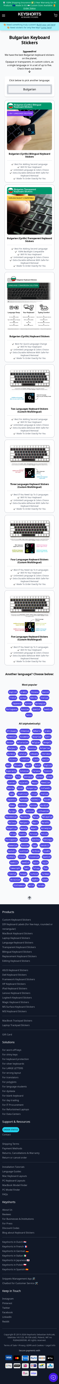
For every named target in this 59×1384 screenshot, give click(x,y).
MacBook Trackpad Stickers (17, 1020)
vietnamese (19, 885)
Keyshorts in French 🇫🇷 (14, 1246)
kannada (24, 799)
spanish (36, 709)
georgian (28, 777)
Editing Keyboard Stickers (16, 960)
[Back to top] (29, 898)
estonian (24, 771)
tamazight (15, 868)
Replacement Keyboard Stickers (19, 956)
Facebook (7, 1312)
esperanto (11, 771)
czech (36, 759)
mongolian (12, 828)
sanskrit (45, 845)
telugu (36, 868)
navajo (23, 828)
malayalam (47, 817)
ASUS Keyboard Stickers (15, 970)
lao (21, 811)
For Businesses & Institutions (18, 1218)
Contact (6, 1134)
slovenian (34, 857)
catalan (23, 754)
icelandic (45, 788)
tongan (23, 874)
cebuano (34, 754)
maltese (12, 822)
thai (45, 868)
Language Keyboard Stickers (17, 942)
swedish (48, 709)
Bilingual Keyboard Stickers (17, 951)
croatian (25, 759)
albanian (25, 731)
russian (25, 709)
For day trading (10, 1100)
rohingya (47, 840)
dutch (37, 765)
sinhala (11, 857)
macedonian (11, 817)
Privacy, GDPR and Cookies (31, 1345)
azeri (48, 737)
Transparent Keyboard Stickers (19, 947)
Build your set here (46, 24)
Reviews (6, 1214)
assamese (24, 737)
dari (8, 765)
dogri (28, 765)
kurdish (44, 805)
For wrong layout (11, 1072)
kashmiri (35, 799)
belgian (36, 742)
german (23, 698)
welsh (31, 885)
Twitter (6, 1307)
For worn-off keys (11, 1050)
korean (28, 703)
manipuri (24, 822)
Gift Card (7, 1034)
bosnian (32, 748)
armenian (11, 737)
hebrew (33, 698)
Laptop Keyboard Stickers (16, 938)
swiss (29, 715)
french (12, 698)
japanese (16, 703)
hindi (20, 788)
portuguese (11, 709)
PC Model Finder (11, 1189)
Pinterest (7, 1303)
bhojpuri (12, 748)
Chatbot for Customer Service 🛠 (20, 1283)
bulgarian (45, 748)
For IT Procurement (12, 1104)
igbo (11, 794)
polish (44, 834)
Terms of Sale (10, 1345)
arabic (23, 692)
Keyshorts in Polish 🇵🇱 (14, 1264)
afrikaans (12, 731)
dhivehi (18, 765)
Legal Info (50, 1345)
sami (34, 845)
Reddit (5, 1321)
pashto (22, 834)
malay (36, 817)
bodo (22, 748)
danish (45, 692)
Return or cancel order (14, 1157)
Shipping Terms (10, 1143)
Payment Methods (12, 1148)
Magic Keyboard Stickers (15, 1002)
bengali (47, 742)
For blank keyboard (12, 1095)
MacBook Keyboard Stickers (17, 933)
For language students (14, 1086)
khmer (12, 805)
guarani (12, 782)
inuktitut (22, 794)
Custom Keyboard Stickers (16, 919)
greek (49, 777)
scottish (23, 851)
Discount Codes (10, 1228)
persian (34, 834)
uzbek (45, 880)
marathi (46, 822)
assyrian (37, 737)
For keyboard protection (15, 1059)
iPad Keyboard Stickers (14, 988)
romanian (12, 845)
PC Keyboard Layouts (13, 1180)
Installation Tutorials (13, 1166)
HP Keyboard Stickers (14, 983)
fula (18, 777)
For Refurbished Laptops (15, 1109)
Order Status (29, 8)
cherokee (46, 754)
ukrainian (15, 880)
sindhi (46, 851)
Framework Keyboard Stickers (18, 979)
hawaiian (45, 782)
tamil (27, 868)
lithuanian (43, 811)
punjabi (24, 840)
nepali (34, 828)
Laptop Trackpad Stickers (16, 1025)
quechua (36, 840)
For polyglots (9, 1082)
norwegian (40, 703)
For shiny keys (10, 1054)
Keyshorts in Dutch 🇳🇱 (14, 1241)
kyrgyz (12, 811)
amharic (37, 731)
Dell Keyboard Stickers (14, 974)
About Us (7, 1209)
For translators (10, 1077)
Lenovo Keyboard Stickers (16, 993)
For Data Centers (11, 1114)
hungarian (32, 788)
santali (12, 851)
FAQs (5, 1194)
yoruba (41, 885)
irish (34, 794)
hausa (35, 782)
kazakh (47, 799)
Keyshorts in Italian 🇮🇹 (14, 1255)
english (13, 692)
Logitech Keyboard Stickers (17, 997)
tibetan (12, 874)
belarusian (22, 742)
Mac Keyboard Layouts (14, 1176)
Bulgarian (29, 89)
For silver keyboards (13, 1063)
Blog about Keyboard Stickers (18, 1232)
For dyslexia (8, 1091)
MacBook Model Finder (14, 1185)
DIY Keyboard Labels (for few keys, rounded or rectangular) (27, 926)
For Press (7, 1223)
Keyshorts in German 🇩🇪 (15, 1251)
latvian (30, 811)
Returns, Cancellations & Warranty (21, 1153)
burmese (11, 754)
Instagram (8, 1298)
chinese (35, 692)
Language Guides (11, 1171)
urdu (26, 880)
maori (35, 822)
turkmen (46, 874)
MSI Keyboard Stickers (14, 1011)
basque (10, 742)
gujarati (23, 782)
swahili (14, 862)
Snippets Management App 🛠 (18, 1278)
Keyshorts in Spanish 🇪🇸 (15, 1269)
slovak (22, 857)
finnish (48, 771)
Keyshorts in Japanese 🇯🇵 (16, 1260)
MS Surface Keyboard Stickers (18, 1006)
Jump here (46, 27)
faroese (36, 771)
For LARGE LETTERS (12, 1068)
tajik (45, 862)
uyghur (35, 880)
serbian (36, 851)
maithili (25, 817)
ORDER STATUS (10, 1129)
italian (44, 698)
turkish (34, 874)
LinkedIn (7, 1317)
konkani (23, 805)
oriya (13, 834)
